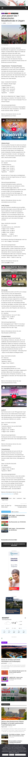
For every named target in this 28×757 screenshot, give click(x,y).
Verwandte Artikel (6, 511)
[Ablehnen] (26, 750)
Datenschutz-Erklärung (20, 754)
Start (2, 11)
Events (6, 13)
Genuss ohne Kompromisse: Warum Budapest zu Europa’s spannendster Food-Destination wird (12, 723)
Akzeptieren (5, 754)
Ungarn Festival (5, 499)
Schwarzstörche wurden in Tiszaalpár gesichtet (21, 506)
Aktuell (5, 11)
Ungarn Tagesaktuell (14, 13)
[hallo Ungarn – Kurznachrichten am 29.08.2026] (4, 517)
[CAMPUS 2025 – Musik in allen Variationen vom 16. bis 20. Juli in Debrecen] (4, 679)
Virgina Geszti (4, 726)
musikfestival (19, 498)
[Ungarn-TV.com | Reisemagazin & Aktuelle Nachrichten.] (14, 3)
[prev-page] (2, 535)
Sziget (24, 498)
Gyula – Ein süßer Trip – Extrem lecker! (6, 506)
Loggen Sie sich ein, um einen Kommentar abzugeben (14, 544)
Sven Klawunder (5, 699)
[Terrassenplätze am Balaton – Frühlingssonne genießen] (4, 742)
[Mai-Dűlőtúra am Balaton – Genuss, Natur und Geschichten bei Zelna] (4, 736)
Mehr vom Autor (15, 511)
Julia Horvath (4, 663)
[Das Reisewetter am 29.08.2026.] (4, 523)
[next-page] (4, 535)
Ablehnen (12, 754)
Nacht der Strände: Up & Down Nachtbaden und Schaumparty (10, 660)
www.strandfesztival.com (7, 494)
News (9, 13)
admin (4, 23)
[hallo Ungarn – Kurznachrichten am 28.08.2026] (4, 530)
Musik (14, 498)
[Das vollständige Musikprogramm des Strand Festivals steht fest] (4, 672)
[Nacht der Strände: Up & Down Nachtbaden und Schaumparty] (14, 651)
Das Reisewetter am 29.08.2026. (17, 522)
